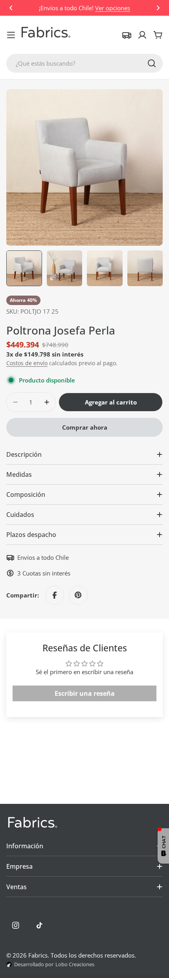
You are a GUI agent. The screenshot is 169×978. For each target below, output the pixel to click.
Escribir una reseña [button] (85, 693)
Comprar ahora (84, 427)
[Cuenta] (142, 35)
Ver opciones (112, 8)
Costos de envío (27, 363)
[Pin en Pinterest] (78, 595)
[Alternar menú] (11, 35)
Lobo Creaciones (74, 964)
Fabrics (38, 955)
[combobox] (84, 63)
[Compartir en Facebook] (54, 595)
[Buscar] (151, 63)
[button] (11, 8)
